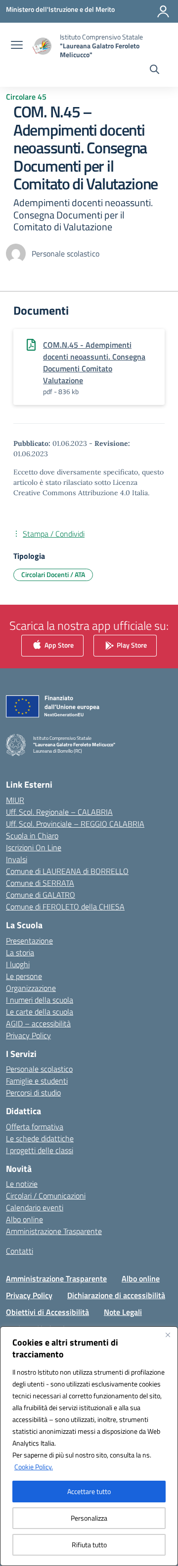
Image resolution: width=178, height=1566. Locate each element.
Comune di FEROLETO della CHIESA (65, 906)
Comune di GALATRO (40, 895)
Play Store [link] (131, 644)
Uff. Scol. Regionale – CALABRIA (59, 812)
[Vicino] (168, 1335)
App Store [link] (58, 644)
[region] (89, 1446)
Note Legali (123, 1312)
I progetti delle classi (39, 1150)
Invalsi (16, 859)
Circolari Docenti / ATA (53, 574)
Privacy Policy (28, 1035)
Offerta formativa (34, 1126)
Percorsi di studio (33, 1092)
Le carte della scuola (39, 1012)
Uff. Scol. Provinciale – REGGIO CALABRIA (75, 824)
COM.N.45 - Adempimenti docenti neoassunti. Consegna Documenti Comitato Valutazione (94, 362)
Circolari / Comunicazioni (46, 1196)
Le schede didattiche (40, 1138)
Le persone (24, 976)
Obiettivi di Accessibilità (47, 1312)
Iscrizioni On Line (33, 847)
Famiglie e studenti (37, 1081)
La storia (20, 952)
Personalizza (89, 1518)
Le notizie (22, 1184)
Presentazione (29, 941)
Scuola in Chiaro (32, 835)
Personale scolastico (39, 1069)
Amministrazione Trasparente (54, 1231)
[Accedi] (163, 11)
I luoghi (18, 964)
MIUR (15, 800)
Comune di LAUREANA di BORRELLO (67, 871)
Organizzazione (31, 988)
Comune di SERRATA (40, 883)
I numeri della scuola (39, 1000)
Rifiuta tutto (89, 1544)
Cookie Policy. (33, 1466)
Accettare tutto (89, 1491)
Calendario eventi (34, 1207)
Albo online (24, 1219)
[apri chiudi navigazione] (17, 46)
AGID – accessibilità (38, 1023)
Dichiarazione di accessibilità (116, 1295)
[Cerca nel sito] (154, 70)
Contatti (19, 1251)
